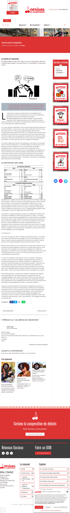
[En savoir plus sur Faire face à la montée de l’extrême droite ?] (24, 369)
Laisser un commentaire (7, 392)
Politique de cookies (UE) (7, 480)
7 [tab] (62, 78)
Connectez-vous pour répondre (38, 344)
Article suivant (43, 311)
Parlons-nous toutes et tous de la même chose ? (38, 371)
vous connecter (13, 353)
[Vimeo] (7, 25)
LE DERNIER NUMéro (12, 13)
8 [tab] (64, 78)
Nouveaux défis (10, 389)
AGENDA (7, 20)
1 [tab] (54, 78)
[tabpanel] (61, 71)
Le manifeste (4, 482)
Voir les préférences (60, 507)
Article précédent (7, 311)
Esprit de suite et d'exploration (30, 61)
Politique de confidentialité (55, 510)
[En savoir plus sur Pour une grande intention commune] (8, 372)
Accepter (39, 507)
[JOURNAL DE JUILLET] (12, 6)
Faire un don (3, 484)
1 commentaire (32, 63)
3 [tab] (57, 78)
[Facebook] (5, 25)
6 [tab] (61, 78)
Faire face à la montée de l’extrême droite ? (23, 380)
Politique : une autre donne (18, 63)
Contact (2, 487)
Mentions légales (5, 475)
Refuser (48, 507)
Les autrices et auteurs (7, 486)
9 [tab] (65, 78)
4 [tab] (58, 78)
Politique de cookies (45, 510)
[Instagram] (2, 25)
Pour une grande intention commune (7, 385)
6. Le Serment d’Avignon (59, 70)
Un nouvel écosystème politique (37, 377)
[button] (67, 491)
